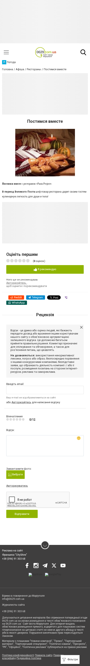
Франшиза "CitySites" (14, 554)
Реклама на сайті (12, 550)
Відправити (22, 513)
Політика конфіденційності (18, 655)
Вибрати (17, 474)
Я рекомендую (46, 269)
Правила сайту (44, 655)
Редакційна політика (29, 658)
